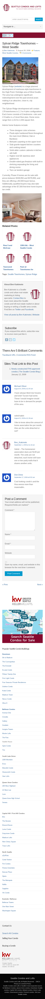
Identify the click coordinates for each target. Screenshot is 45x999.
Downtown (6, 654)
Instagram (7, 35)
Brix (3, 817)
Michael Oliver (20, 386)
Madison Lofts (7, 837)
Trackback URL (8, 355)
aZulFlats (5, 855)
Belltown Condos (8, 709)
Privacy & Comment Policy (22, 984)
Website (36, 315)
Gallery (4, 721)
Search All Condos (10, 933)
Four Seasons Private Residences (14, 682)
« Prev (5, 585)
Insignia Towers (7, 729)
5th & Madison (7, 657)
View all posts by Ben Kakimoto (17, 315)
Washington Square (9, 911)
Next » (40, 585)
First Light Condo (8, 678)
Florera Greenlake (8, 868)
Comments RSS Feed (26, 355)
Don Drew (18, 475)
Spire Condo (6, 746)
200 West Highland (8, 786)
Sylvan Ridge (31, 274)
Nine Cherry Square (9, 842)
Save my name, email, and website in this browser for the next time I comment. (22, 566)
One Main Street (8, 906)
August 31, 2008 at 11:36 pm (23, 418)
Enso (4, 764)
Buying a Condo (9, 946)
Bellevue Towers (8, 902)
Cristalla (5, 717)
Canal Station (7, 860)
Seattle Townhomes (16, 274)
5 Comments (26, 53)
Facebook (4, 35)
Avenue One (6, 713)
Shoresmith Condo (8, 772)
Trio (3, 750)
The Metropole (7, 880)
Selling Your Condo (10, 938)
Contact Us (6, 926)
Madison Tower (7, 695)
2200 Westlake (7, 760)
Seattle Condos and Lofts (22, 978)
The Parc (5, 737)
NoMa (4, 884)
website (18, 86)
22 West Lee (6, 790)
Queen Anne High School (11, 798)
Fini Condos (6, 864)
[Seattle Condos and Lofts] (22, 10)
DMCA (38, 981)
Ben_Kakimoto (20, 442)
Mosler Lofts (6, 733)
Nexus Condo (7, 699)
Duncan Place (7, 872)
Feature (37, 50)
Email (8, 544)
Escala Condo (7, 670)
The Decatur (6, 821)
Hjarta (4, 876)
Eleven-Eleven (7, 825)
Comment (9, 510)
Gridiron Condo (7, 686)
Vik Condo (5, 893)
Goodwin (5, 725)
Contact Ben (18, 298)
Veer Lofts (5, 776)
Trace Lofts (6, 846)
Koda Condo (6, 691)
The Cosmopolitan (8, 662)
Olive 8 (4, 703)
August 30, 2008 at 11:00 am (23, 389)
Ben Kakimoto (9, 50)
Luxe (4, 794)
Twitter (11, 35)
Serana (4, 802)
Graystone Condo (8, 833)
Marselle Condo (7, 768)
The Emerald (6, 666)
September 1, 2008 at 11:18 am (24, 445)
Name (8, 534)
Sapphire (5, 888)
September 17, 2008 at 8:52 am (24, 477)
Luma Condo (6, 829)
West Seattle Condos (10, 53)
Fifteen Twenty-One (9, 674)
